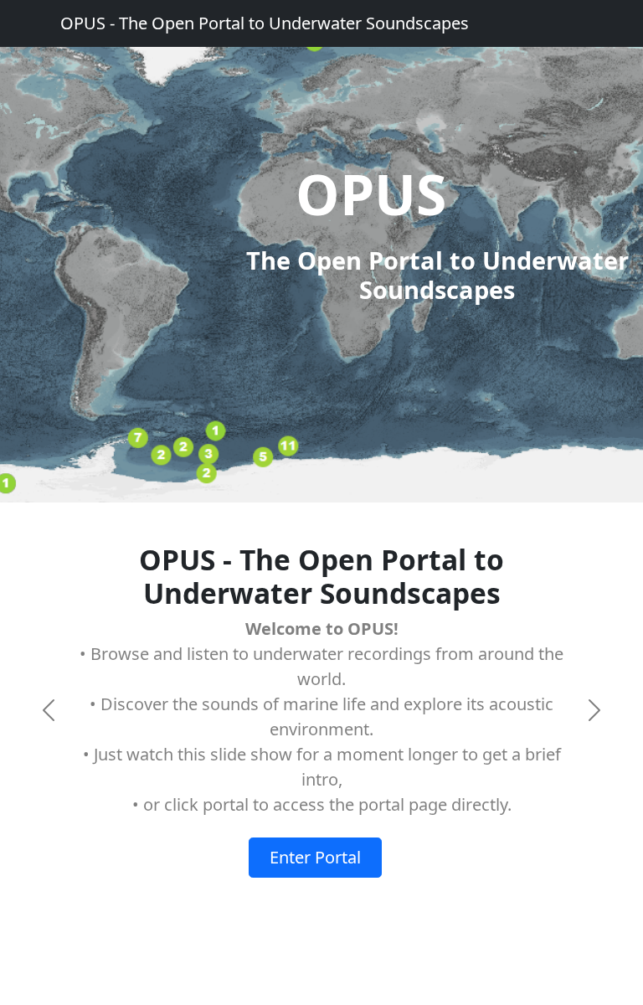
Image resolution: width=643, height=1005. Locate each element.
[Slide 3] (321, 894)
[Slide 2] (291, 894)
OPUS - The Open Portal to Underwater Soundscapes (264, 23)
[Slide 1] (261, 894)
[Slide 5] (381, 894)
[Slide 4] (351, 894)
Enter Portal (315, 857)
